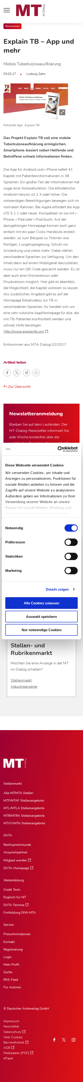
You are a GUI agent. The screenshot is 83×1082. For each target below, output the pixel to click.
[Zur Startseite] (30, 10)
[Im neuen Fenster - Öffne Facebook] (54, 1040)
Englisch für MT (14, 897)
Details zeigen (57, 589)
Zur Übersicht (19, 386)
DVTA (7, 835)
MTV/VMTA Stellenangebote (24, 823)
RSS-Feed (10, 980)
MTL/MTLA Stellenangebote (23, 808)
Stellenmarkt (21, 680)
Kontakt (9, 942)
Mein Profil (11, 964)
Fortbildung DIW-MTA (19, 912)
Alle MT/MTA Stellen (18, 793)
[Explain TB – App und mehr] (35, 101)
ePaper (8, 1058)
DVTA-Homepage (16, 868)
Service (8, 925)
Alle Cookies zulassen (41, 603)
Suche (7, 972)
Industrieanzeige (24, 686)
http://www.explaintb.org (24, 331)
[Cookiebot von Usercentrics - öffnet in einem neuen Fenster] (58, 449)
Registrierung (13, 949)
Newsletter (11, 1026)
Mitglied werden (15, 860)
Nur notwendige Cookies (42, 630)
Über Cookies (13, 1037)
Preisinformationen (17, 934)
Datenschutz (12, 1032)
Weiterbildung (13, 880)
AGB (6, 1048)
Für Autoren (12, 987)
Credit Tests (12, 890)
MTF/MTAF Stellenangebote (23, 800)
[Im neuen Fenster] (64, 1040)
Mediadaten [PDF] (16, 1053)
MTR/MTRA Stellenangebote (23, 816)
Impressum (11, 1021)
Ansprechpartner (15, 852)
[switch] (67, 541)
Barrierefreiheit (13, 1042)
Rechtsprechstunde (17, 845)
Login (7, 957)
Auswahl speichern (41, 616)
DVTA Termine (13, 905)
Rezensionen (12, 26)
